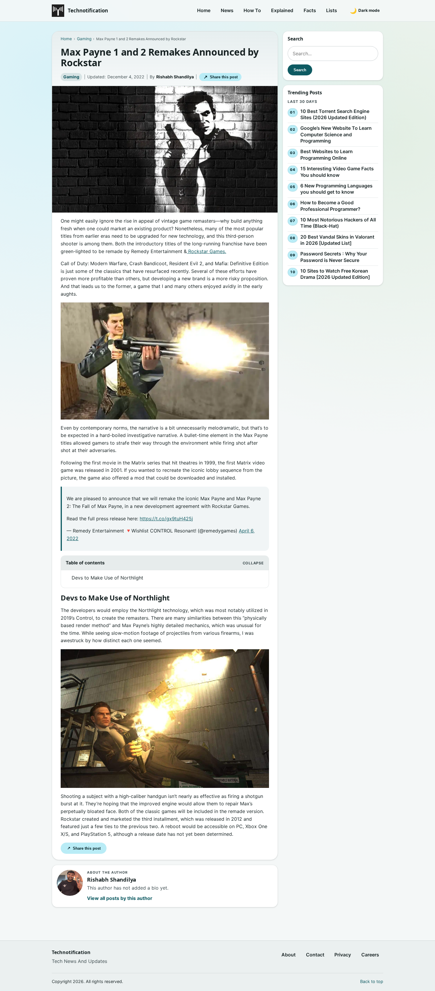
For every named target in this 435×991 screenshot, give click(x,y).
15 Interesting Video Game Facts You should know (337, 172)
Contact (315, 955)
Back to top (371, 981)
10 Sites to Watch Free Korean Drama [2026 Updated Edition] (335, 274)
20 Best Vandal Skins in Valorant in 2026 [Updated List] (337, 240)
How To (252, 10)
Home (203, 10)
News (227, 10)
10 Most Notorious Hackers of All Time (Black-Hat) (338, 223)
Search (300, 70)
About (288, 955)
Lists (331, 10)
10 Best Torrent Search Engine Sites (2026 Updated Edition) (334, 114)
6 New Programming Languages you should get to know (336, 189)
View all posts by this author (119, 898)
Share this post (221, 77)
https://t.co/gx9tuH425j (166, 519)
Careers (370, 955)
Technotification (88, 10)
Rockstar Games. (206, 251)
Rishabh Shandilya (175, 76)
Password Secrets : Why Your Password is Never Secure (333, 257)
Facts (310, 10)
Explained (282, 10)
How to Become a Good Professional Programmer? (330, 206)
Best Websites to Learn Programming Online (326, 155)
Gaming (71, 76)
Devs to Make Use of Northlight (107, 578)
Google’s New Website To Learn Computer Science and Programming (336, 134)
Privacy (342, 955)
